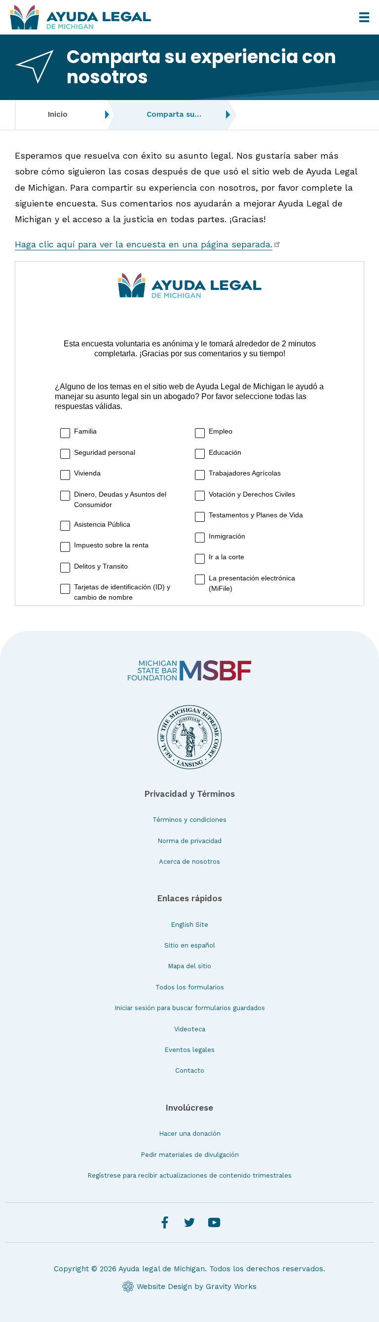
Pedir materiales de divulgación (190, 1154)
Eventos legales (189, 1049)
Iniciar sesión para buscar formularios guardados (189, 1008)
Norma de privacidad (189, 841)
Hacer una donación (190, 1133)
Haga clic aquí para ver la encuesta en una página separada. (143, 244)
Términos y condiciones (189, 819)
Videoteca (189, 1029)
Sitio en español (189, 945)
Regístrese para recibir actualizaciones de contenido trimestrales (189, 1175)
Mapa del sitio (189, 966)
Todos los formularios (189, 987)
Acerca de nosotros (189, 861)
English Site (189, 924)
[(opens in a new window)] (189, 670)
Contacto (189, 1070)
